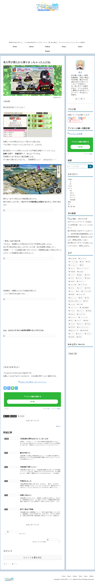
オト (48, 408)
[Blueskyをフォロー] (81, 99)
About (69, 576)
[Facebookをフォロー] (84, 99)
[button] (90, 166)
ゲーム (7, 416)
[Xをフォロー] (79, 99)
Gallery (75, 576)
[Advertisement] (47, 27)
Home (63, 576)
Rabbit (91, 576)
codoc (58, 408)
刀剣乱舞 (14, 416)
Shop (80, 576)
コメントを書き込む (32, 557)
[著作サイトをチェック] (76, 99)
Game (85, 576)
